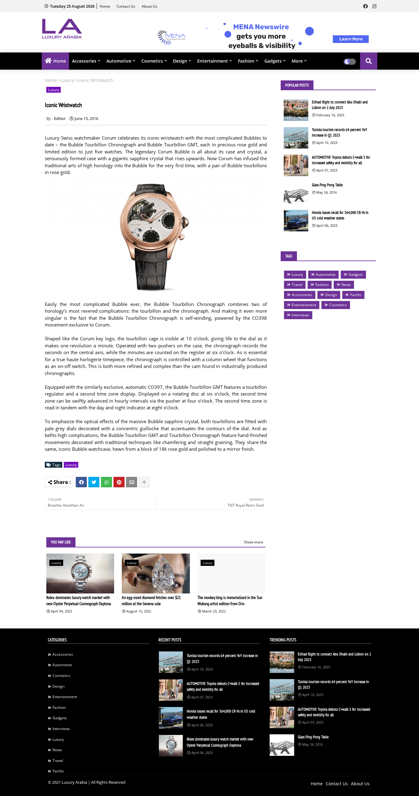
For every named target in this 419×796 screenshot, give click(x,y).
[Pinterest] (119, 482)
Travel (297, 284)
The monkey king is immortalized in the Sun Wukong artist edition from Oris (230, 600)
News (346, 284)
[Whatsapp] (106, 482)
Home (105, 6)
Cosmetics (152, 61)
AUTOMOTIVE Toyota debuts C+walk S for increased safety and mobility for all (341, 160)
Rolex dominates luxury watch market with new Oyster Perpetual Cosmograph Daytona (78, 600)
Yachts (355, 294)
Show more (253, 542)
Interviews (300, 315)
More (297, 61)
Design (180, 61)
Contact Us (126, 6)
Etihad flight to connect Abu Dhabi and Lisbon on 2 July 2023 (340, 104)
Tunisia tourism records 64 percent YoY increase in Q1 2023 (339, 132)
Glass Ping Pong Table (327, 184)
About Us (149, 6)
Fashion (246, 61)
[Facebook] (81, 482)
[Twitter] (93, 482)
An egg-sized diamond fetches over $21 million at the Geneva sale (151, 600)
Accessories (84, 61)
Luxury (67, 80)
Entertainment (212, 61)
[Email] (131, 482)
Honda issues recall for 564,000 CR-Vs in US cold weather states (340, 215)
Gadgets (273, 61)
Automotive (118, 61)
